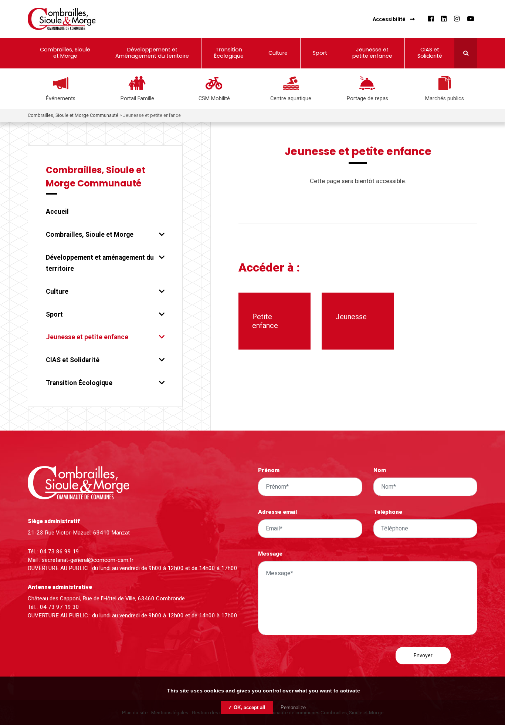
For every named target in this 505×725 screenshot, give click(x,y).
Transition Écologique (79, 383)
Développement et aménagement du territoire (100, 263)
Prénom (268, 470)
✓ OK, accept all (246, 707)
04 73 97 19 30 (59, 607)
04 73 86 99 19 (59, 551)
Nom (379, 470)
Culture (57, 291)
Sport (54, 314)
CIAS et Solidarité (72, 360)
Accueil (57, 211)
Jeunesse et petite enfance (87, 337)
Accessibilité (389, 19)
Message (270, 553)
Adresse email (277, 512)
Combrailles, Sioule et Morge (89, 234)
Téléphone (387, 512)
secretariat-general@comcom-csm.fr (87, 560)
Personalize (293, 707)
